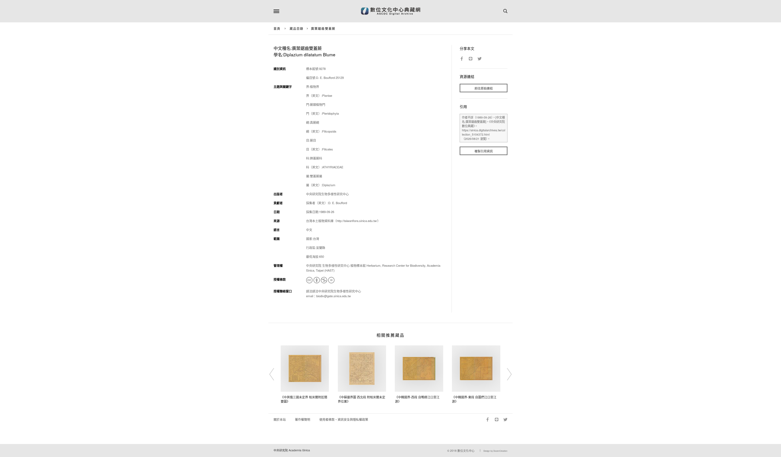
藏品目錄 (297, 28)
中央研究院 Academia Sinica (292, 450)
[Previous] (275, 374)
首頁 (277, 28)
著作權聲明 (302, 419)
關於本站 (280, 419)
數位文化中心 (465, 450)
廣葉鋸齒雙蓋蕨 (323, 28)
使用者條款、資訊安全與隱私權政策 (343, 419)
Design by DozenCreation (495, 450)
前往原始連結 (483, 88)
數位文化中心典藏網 (390, 11)
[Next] (505, 374)
